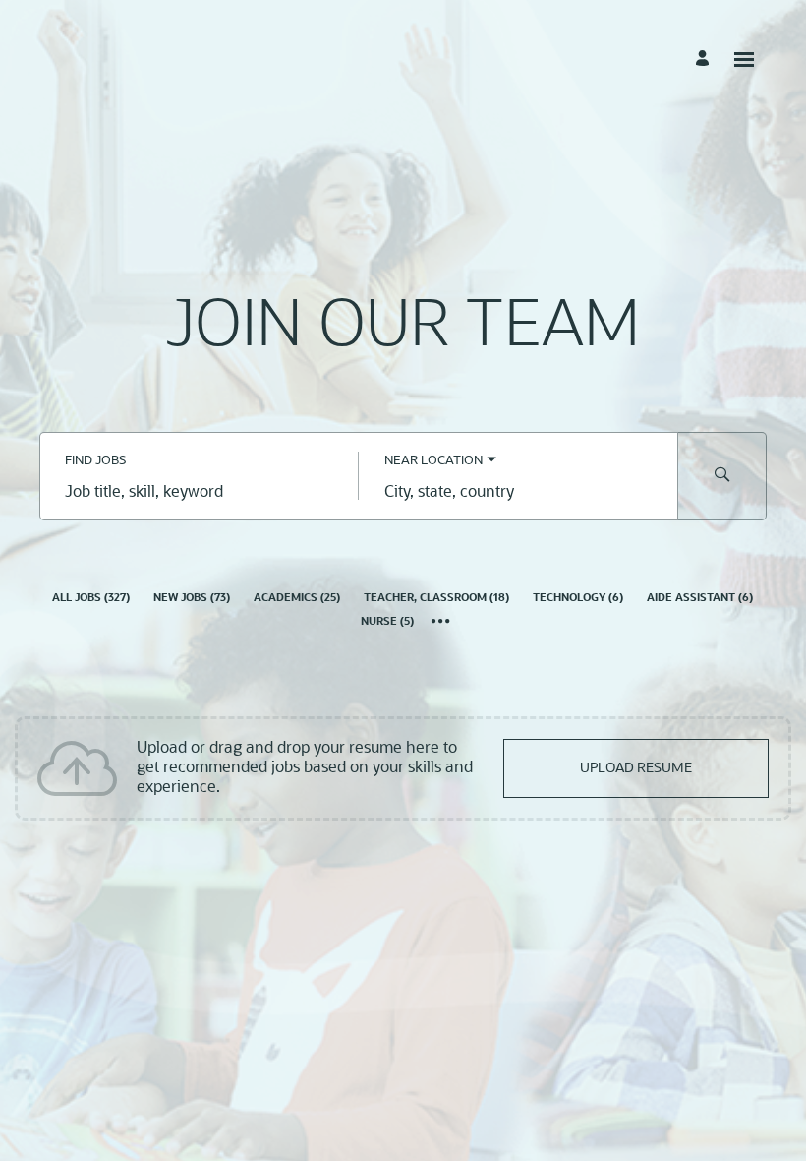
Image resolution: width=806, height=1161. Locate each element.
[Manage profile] (705, 59)
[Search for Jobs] (722, 476)
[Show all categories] (441, 623)
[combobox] (199, 494)
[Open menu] (744, 59)
